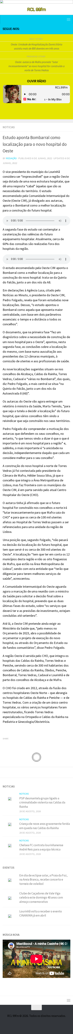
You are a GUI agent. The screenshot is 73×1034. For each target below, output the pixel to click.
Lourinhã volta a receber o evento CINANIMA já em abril (40, 913)
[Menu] (68, 19)
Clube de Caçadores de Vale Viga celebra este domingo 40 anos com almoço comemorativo (41, 897)
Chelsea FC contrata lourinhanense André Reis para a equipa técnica (41, 847)
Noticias (9, 127)
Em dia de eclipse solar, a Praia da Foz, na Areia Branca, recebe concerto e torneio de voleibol (43, 879)
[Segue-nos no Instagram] (57, 29)
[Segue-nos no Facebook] (51, 29)
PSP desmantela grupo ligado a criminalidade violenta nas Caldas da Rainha (42, 802)
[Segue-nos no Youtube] (62, 29)
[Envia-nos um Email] (68, 29)
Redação (11, 158)
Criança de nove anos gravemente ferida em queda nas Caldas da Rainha (44, 826)
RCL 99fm (36, 9)
